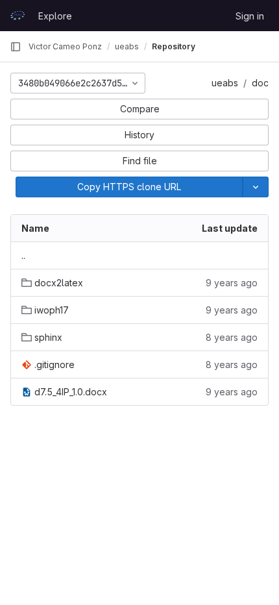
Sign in (250, 15)
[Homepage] (17, 15)
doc (260, 82)
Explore (55, 15)
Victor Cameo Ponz (65, 46)
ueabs (225, 82)
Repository (173, 46)
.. (23, 255)
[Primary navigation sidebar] (15, 46)
